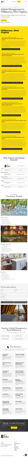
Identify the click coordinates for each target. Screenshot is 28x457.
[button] (26, 2)
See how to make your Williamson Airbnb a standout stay (12, 98)
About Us (15, 444)
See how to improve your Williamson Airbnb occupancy (12, 148)
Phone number (3, 296)
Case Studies (16, 446)
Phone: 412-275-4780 (4, 446)
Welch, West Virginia (18, 335)
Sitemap (15, 450)
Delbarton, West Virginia (5, 335)
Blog (14, 445)
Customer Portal (16, 448)
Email (1, 293)
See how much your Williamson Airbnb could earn (11, 132)
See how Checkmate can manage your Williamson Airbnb (12, 82)
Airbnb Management (17, 443)
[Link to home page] (4, 1)
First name (2, 289)
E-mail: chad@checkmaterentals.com (6, 444)
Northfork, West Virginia (19, 338)
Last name (16, 289)
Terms (24, 455)
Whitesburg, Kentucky (5, 338)
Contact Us (2, 443)
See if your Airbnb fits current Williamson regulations (11, 65)
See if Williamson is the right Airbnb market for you (11, 115)
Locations (15, 449)
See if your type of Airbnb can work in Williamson (10, 49)
